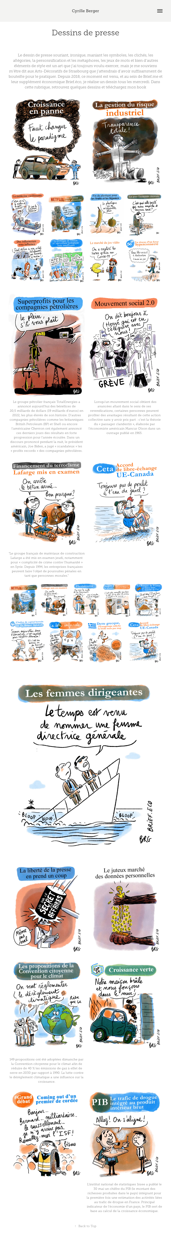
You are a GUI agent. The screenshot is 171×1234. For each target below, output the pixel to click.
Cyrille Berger (85, 11)
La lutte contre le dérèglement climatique (46, 1055)
